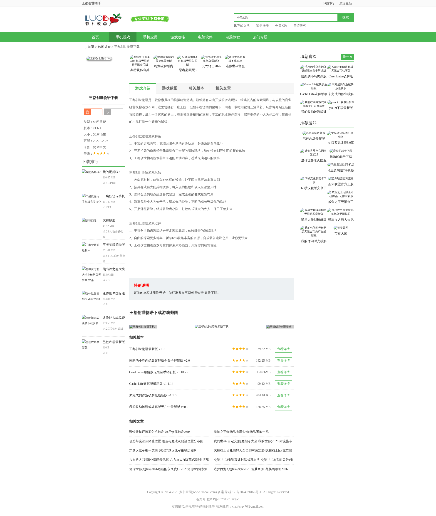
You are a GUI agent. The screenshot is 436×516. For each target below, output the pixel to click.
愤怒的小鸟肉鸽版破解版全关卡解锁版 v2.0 (159, 360)
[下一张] (253, 326)
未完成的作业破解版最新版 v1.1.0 (152, 395)
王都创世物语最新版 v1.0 (146, 349)
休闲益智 (104, 47)
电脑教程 (232, 37)
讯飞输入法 (242, 25)
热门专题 (260, 37)
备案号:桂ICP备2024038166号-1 (239, 492)
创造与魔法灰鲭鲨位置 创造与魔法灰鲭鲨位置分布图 (166, 441)
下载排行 (328, 3)
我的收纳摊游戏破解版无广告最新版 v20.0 (158, 407)
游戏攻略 (178, 37)
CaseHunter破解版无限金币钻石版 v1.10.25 (158, 372)
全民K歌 (281, 25)
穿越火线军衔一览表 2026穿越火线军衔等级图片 (163, 450)
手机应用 (150, 37)
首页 (95, 37)
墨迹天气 (299, 25)
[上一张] (170, 326)
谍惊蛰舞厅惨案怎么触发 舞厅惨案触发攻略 (160, 432)
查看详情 (283, 349)
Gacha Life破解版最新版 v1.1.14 (151, 383)
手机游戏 (123, 37)
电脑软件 (205, 37)
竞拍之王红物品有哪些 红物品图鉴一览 (241, 432)
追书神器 (262, 25)
